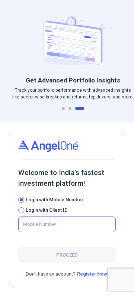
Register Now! (93, 274)
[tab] (63, 108)
